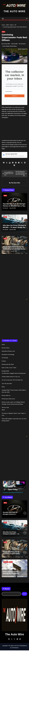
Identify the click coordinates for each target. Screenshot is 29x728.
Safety (7, 46)
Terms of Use (5, 407)
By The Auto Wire (6, 43)
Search (7, 589)
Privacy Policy (6, 348)
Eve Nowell (5, 208)
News (3, 31)
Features (6, 562)
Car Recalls (5, 357)
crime (4, 46)
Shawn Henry (6, 251)
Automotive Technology (8, 354)
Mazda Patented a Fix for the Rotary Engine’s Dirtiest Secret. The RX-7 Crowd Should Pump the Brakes (14, 250)
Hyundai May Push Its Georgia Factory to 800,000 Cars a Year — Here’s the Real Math (14, 206)
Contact (4, 361)
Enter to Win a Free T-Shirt (9, 367)
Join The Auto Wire (7, 383)
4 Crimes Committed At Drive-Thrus (9, 482)
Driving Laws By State (8, 364)
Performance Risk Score (8, 398)
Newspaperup (23, 645)
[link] (5, 482)
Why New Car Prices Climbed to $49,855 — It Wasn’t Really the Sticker (14, 227)
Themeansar (15, 647)
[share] (13, 482)
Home (3, 344)
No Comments (22, 43)
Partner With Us (6, 395)
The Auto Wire (14, 11)
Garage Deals (5, 371)
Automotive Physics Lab (8, 351)
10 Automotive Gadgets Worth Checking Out (14, 373)
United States (13, 46)
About (3, 409)
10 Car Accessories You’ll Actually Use (12, 380)
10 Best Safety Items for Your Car (11, 376)
